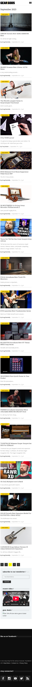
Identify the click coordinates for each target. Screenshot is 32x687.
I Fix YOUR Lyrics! (7, 138)
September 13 (16, 418)
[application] (16, 598)
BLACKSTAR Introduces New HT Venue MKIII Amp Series (15, 343)
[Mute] (24, 604)
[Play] (5, 604)
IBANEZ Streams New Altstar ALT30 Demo (13, 68)
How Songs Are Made (8, 219)
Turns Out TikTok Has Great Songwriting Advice (15, 240)
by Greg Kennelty (5, 42)
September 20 (16, 42)
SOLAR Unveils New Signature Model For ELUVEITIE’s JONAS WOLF (15, 514)
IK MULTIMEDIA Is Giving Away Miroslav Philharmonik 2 (12, 206)
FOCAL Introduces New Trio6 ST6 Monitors (12, 278)
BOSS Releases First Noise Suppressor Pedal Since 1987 (14, 173)
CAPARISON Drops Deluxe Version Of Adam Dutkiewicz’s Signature (14, 548)
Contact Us (15, 663)
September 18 (16, 252)
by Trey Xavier (4, 146)
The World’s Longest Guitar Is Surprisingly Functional (11, 102)
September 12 (16, 555)
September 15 (16, 285)
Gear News (5, 14)
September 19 (14, 146)
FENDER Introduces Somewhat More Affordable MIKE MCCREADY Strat (14, 411)
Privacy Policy (23, 663)
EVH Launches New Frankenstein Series (15, 311)
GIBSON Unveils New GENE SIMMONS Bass (14, 34)
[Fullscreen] (27, 604)
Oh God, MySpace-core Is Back (11, 482)
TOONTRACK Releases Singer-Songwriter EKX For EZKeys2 (16, 444)
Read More (7, 663)
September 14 (16, 384)
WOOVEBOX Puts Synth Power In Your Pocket (14, 377)
